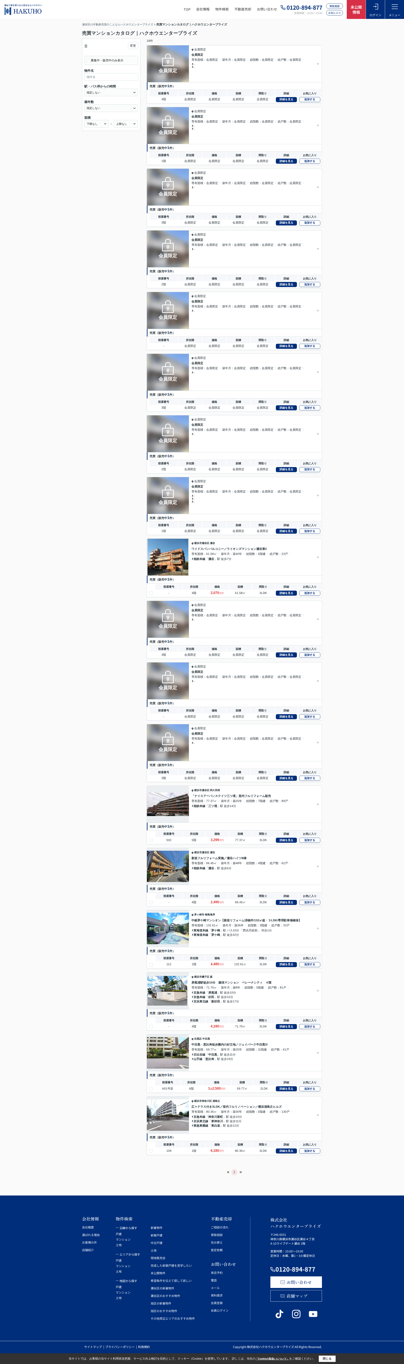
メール (215, 1288)
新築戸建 (156, 1235)
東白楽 (215, 1125)
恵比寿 (209, 1059)
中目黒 (206, 1038)
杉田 (211, 997)
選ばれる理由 (91, 1235)
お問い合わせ (267, 9)
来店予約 (217, 1273)
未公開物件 (158, 1273)
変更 (133, 45)
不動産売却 (242, 9)
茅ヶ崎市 (199, 914)
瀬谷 (212, 543)
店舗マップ (297, 1296)
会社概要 (88, 1227)
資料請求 (217, 1295)
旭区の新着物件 (161, 1303)
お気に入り (334, 12)
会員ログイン (220, 1310)
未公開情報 (356, 9)
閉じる (327, 1358)
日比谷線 (199, 1054)
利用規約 (144, 1347)
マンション (123, 1239)
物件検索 (222, 9)
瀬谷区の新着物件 (162, 1288)
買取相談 (217, 1235)
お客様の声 (89, 1242)
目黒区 (198, 1038)
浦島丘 (216, 1100)
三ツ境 (212, 806)
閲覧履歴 (335, 6)
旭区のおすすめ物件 (164, 1311)
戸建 (119, 1234)
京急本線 (199, 992)
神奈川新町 (215, 1116)
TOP (187, 9)
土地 (119, 1245)
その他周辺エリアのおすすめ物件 (173, 1318)
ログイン (375, 15)
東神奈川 (217, 1121)
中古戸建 (156, 1243)
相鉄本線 (199, 559)
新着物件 (156, 1228)
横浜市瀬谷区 (201, 543)
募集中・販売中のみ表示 (107, 60)
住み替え (217, 1242)
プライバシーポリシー (120, 1347)
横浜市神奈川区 (203, 1100)
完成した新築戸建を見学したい (171, 1265)
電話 (214, 1280)
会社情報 (203, 9)
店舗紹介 (88, 1250)
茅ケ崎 (215, 930)
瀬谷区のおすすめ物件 (165, 1296)
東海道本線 (201, 930)
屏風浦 (212, 992)
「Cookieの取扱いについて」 (272, 1358)
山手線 (198, 1059)
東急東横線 (201, 1125)
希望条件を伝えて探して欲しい (171, 1280)
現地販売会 (158, 1258)
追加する (309, 99)
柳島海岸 (210, 914)
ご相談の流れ (220, 1227)
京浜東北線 (201, 1001)
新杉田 (215, 1001)
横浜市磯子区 (201, 976)
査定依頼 (217, 1250)
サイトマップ (93, 1347)
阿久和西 (215, 790)
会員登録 (217, 1303)
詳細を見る (286, 99)
